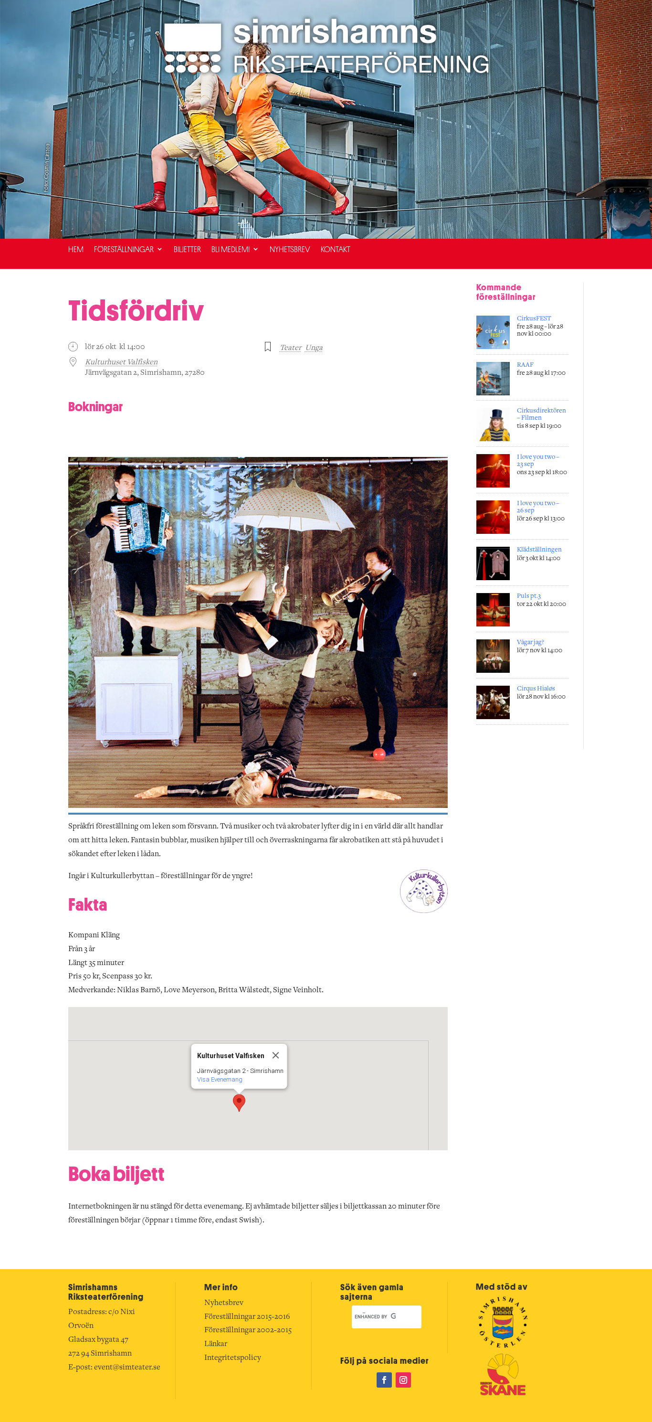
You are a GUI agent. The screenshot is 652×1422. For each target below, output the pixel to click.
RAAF (525, 365)
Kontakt (335, 249)
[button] (239, 1103)
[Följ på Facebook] (384, 1380)
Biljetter (187, 249)
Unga (314, 348)
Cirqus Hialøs (536, 689)
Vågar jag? (530, 642)
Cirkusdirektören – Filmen (541, 414)
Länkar (215, 1344)
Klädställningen (539, 550)
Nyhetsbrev (290, 249)
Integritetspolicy (232, 1358)
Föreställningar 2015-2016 (247, 1317)
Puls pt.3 (529, 596)
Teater (290, 348)
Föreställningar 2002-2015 (248, 1330)
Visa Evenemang (219, 1079)
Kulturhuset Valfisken (121, 362)
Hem (76, 249)
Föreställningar (124, 249)
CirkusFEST (534, 319)
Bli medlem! (230, 249)
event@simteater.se (127, 1367)
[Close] (275, 1055)
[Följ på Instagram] (403, 1380)
